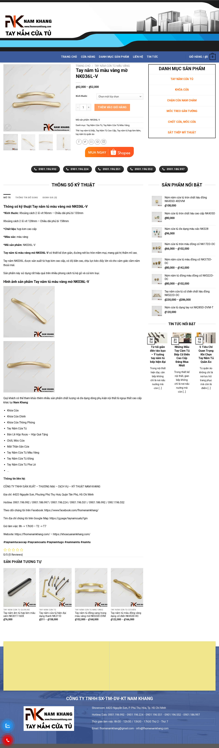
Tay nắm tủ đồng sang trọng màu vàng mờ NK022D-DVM (90, 615)
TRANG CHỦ (69, 56)
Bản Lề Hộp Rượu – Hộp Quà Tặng (27, 434)
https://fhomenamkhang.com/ (33, 534)
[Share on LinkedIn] (103, 142)
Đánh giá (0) (50, 197)
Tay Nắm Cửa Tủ (94, 125)
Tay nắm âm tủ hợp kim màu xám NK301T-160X (19, 615)
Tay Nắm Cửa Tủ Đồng (20, 458)
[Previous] (9, 98)
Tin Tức (152, 56)
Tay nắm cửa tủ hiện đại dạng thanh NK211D (52, 615)
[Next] (65, 98)
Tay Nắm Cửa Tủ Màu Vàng (112, 65)
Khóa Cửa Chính (16, 416)
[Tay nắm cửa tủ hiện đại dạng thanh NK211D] (55, 587)
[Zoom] (8, 127)
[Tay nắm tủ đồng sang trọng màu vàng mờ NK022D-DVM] (91, 587)
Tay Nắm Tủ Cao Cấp (106, 130)
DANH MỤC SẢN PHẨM (114, 56)
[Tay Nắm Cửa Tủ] (28, 26)
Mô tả (7, 197)
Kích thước (81, 96)
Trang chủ (83, 65)
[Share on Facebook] (79, 142)
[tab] (7, 197)
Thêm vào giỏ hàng (112, 107)
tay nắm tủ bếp (87, 130)
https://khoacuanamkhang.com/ (71, 534)
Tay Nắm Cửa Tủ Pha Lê (21, 464)
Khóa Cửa (12, 410)
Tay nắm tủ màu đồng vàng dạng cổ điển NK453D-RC (126, 615)
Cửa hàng (88, 56)
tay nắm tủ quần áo (85, 134)
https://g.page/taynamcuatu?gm (69, 518)
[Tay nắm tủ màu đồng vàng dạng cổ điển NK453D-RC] (127, 587)
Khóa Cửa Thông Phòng (21, 422)
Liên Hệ (138, 56)
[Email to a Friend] (91, 142)
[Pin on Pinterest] (97, 142)
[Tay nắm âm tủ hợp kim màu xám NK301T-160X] (19, 587)
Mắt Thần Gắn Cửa (18, 446)
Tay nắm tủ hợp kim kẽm (128, 130)
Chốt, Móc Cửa (15, 440)
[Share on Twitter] (85, 142)
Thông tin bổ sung (26, 197)
